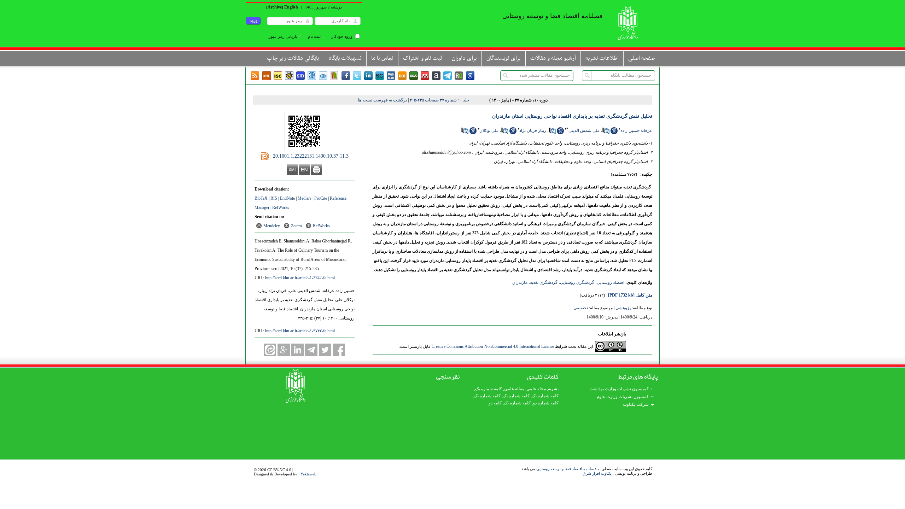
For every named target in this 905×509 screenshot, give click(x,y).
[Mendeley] (425, 75)
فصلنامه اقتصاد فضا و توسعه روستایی (566, 469)
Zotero (296, 225)
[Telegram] (447, 75)
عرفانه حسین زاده (636, 130)
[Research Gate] (459, 75)
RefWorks (280, 207)
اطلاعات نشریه (602, 58)
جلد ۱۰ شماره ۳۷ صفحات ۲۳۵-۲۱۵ (439, 100)
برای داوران (464, 58)
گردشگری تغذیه (543, 282)
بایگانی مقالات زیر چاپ (293, 58)
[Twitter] (357, 75)
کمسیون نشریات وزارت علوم (623, 396)
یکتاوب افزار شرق (597, 473)
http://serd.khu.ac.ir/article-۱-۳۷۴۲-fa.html (300, 330)
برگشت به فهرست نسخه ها (382, 100)
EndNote (287, 198)
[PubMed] (391, 75)
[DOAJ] (413, 75)
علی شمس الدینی (584, 130)
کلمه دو (495, 402)
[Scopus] (379, 75)
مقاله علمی (514, 388)
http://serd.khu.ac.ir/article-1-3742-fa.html (300, 277)
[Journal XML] (266, 75)
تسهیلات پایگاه (345, 58)
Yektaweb (308, 474)
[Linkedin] (368, 75)
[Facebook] (345, 75)
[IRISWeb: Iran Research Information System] (323, 75)
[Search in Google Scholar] (614, 132)
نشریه (553, 388)
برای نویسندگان (503, 58)
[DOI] (402, 75)
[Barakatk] (312, 75)
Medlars (304, 198)
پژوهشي (623, 307)
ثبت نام (314, 36)
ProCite (320, 198)
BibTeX (261, 198)
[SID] (300, 75)
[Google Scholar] (470, 75)
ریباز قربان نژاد (532, 130)
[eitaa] (270, 350)
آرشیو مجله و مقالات (553, 58)
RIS (273, 198)
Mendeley (271, 225)
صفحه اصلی (641, 58)
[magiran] (334, 75)
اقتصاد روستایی (610, 282)
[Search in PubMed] (605, 132)
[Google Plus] (284, 350)
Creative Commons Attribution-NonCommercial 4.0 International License (493, 346)
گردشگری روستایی (577, 282)
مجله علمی (536, 388)
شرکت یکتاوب (636, 404)
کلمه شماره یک (488, 388)
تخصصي (580, 307)
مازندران (519, 282)
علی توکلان (489, 130)
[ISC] (278, 75)
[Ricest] (289, 75)
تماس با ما (382, 58)
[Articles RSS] (255, 75)
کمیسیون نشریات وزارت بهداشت (619, 388)
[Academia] (436, 75)
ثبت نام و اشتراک (422, 58)
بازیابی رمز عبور (283, 36)
